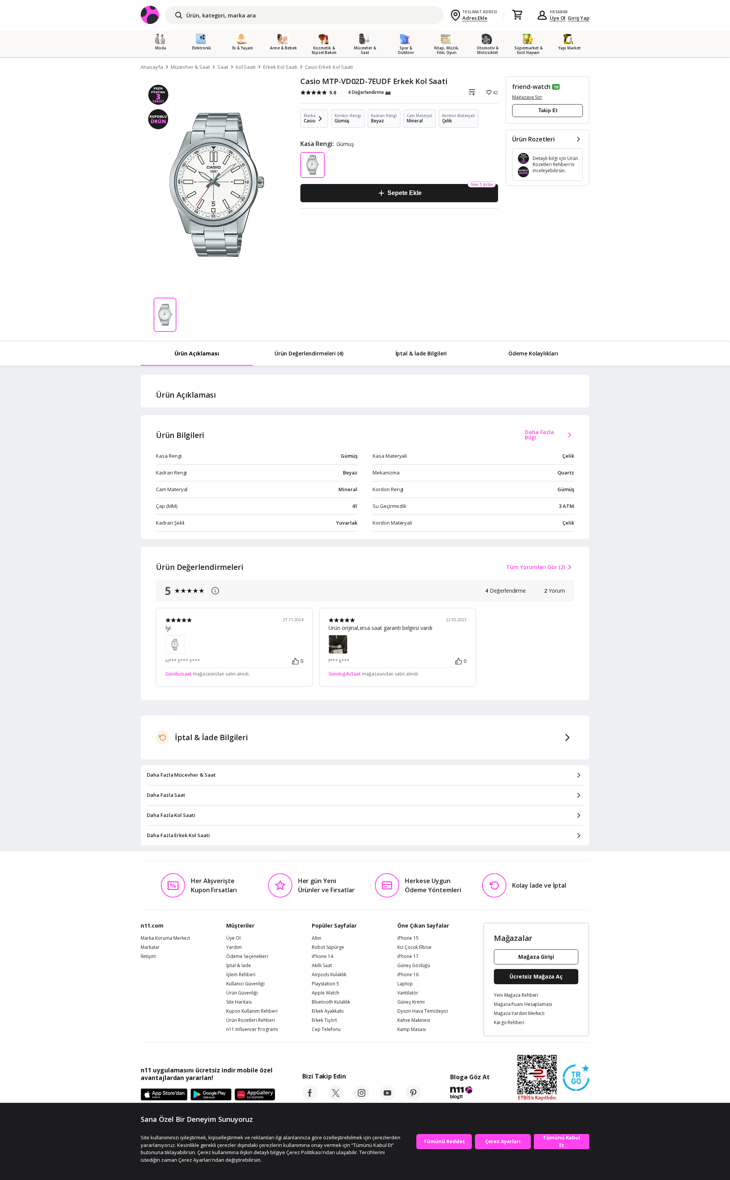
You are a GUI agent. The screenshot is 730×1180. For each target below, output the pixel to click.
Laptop (405, 984)
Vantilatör (407, 993)
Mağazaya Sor (527, 97)
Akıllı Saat (322, 966)
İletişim (148, 956)
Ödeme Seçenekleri (247, 956)
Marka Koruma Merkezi (165, 938)
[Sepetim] (517, 15)
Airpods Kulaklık (329, 975)
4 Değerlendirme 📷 (369, 92)
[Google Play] (211, 1094)
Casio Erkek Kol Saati (329, 66)
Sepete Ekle (404, 193)
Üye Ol (558, 17)
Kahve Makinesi (413, 1020)
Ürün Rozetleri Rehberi (250, 1020)
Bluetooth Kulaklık (331, 1002)
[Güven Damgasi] (576, 1078)
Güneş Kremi (411, 1002)
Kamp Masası (411, 1029)
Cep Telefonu (326, 1029)
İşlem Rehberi (241, 975)
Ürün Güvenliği (242, 993)
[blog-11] (469, 1093)
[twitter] (335, 1098)
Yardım (234, 947)
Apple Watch (325, 993)
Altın (316, 938)
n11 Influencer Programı (252, 1029)
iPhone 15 (408, 938)
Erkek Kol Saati (280, 66)
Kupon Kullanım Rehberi (252, 1011)
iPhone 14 (322, 956)
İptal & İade (238, 966)
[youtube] (387, 1098)
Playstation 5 (325, 984)
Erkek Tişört (324, 1020)
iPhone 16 (408, 975)
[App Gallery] (255, 1094)
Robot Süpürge (328, 947)
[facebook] (309, 1098)
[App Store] (164, 1094)
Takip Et (547, 110)
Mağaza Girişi (536, 956)
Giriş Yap (578, 17)
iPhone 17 (408, 956)
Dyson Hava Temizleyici (422, 1011)
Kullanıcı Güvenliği (245, 984)
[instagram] (361, 1098)
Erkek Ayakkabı (328, 1011)
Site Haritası (239, 1002)
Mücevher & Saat (190, 66)
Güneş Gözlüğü (413, 966)
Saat (222, 66)
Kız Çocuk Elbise (414, 947)
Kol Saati (246, 66)
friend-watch (531, 86)
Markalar (150, 947)
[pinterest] (413, 1098)
